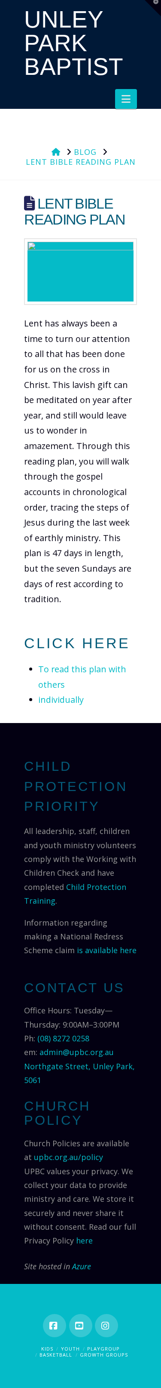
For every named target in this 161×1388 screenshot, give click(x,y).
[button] (126, 99)
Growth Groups (104, 1354)
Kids (47, 1348)
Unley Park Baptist (73, 43)
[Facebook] (54, 1325)
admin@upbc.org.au (76, 1052)
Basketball (55, 1354)
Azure (81, 1266)
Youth (70, 1348)
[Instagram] (106, 1325)
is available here (107, 950)
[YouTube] (80, 1325)
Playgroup (103, 1348)
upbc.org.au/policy (68, 1157)
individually (61, 699)
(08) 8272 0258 (63, 1038)
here (84, 1240)
